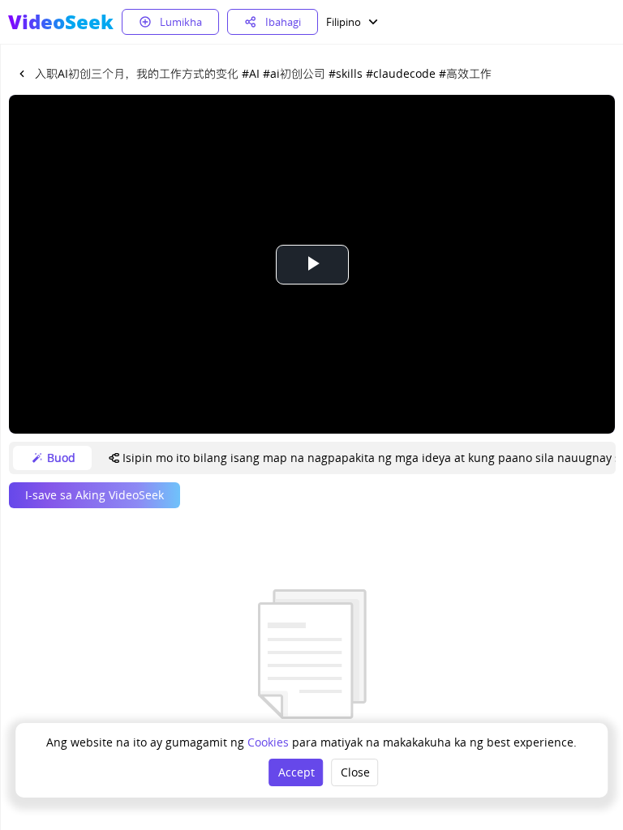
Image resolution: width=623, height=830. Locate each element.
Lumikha (181, 22)
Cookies (269, 742)
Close (355, 772)
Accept (296, 772)
